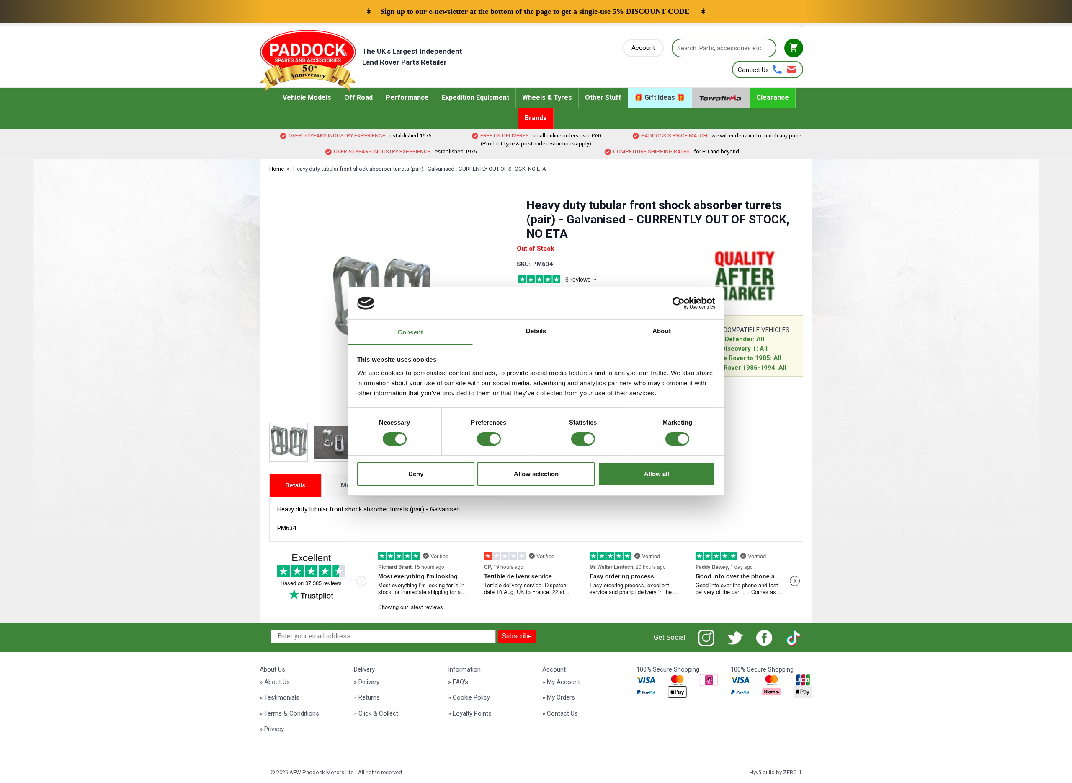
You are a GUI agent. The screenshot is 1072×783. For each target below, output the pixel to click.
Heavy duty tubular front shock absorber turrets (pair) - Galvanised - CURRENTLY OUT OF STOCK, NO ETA (419, 169)
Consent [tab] (410, 332)
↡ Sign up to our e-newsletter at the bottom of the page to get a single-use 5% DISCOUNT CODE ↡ (536, 11)
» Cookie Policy (469, 697)
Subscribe (517, 636)
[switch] (489, 439)
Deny (415, 473)
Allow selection (536, 473)
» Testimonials (279, 697)
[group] (567, 280)
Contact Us (753, 70)
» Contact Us (560, 713)
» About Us (275, 682)
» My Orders (558, 697)
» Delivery (366, 682)
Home (276, 169)
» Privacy (272, 729)
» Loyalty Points (470, 713)
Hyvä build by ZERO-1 (775, 772)
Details (295, 485)
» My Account (561, 682)
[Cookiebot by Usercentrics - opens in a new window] (678, 303)
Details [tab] (536, 330)
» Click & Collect (376, 713)
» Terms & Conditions (289, 713)
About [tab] (661, 330)
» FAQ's (458, 682)
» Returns (367, 697)
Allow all (656, 473)
